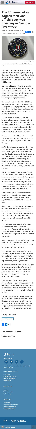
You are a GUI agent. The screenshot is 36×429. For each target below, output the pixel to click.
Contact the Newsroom (9, 406)
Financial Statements (9, 378)
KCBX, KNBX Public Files (9, 376)
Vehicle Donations (8, 392)
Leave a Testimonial (9, 408)
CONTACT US (7, 399)
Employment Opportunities (10, 404)
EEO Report (6, 374)
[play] (3, 427)
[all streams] (33, 427)
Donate (30, 2)
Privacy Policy (7, 380)
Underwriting (7, 394)
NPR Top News (8, 319)
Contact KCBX (7, 402)
